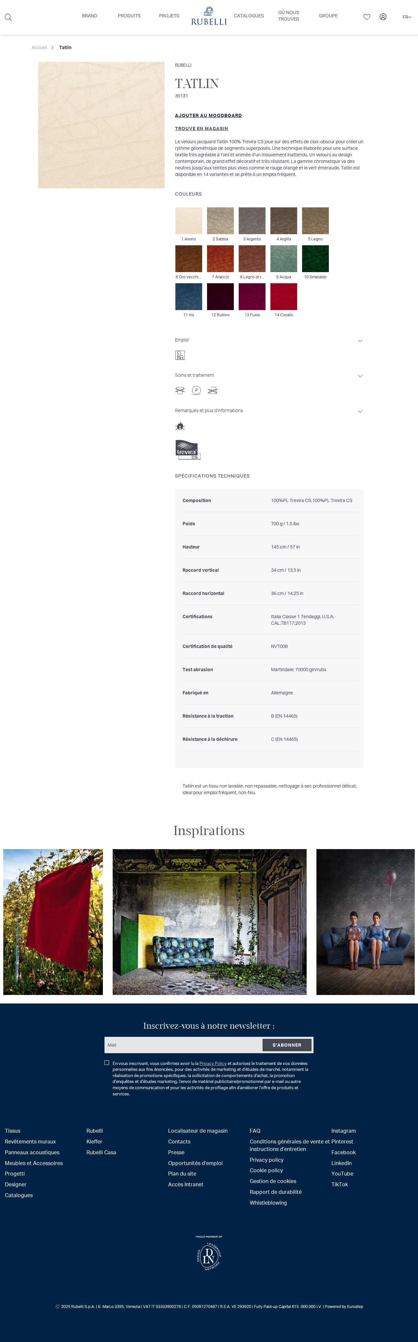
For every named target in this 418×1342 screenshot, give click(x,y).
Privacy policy (266, 1160)
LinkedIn (341, 1163)
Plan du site (182, 1173)
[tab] (269, 346)
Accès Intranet (185, 1184)
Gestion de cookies (273, 1181)
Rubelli (183, 64)
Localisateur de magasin (198, 1130)
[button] (407, 17)
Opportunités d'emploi (195, 1163)
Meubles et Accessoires (34, 1163)
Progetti (15, 1173)
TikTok (339, 1184)
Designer (15, 1184)
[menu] (209, 17)
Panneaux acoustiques (32, 1152)
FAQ (255, 1130)
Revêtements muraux (30, 1141)
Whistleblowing (268, 1202)
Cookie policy (266, 1170)
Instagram (343, 1130)
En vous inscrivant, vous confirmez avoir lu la (210, 1078)
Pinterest (342, 1141)
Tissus (12, 1130)
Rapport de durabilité (276, 1192)
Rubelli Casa (101, 1152)
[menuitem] (89, 15)
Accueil (39, 47)
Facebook (343, 1152)
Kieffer (94, 1141)
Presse (176, 1152)
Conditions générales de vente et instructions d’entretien (290, 1145)
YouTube (342, 1173)
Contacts (179, 1141)
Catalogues (19, 1195)
